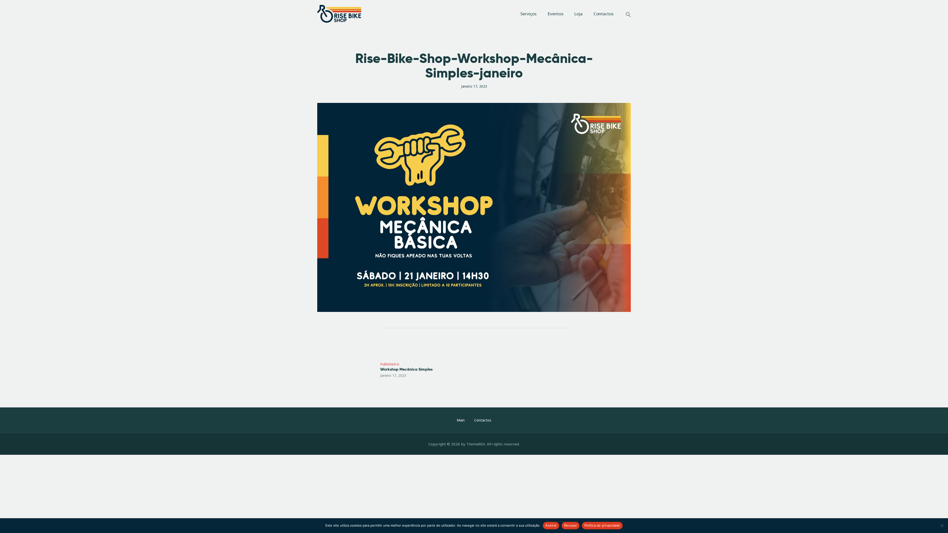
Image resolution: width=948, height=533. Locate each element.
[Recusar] (941, 525)
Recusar (570, 525)
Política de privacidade (602, 525)
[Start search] (628, 14)
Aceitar (551, 525)
